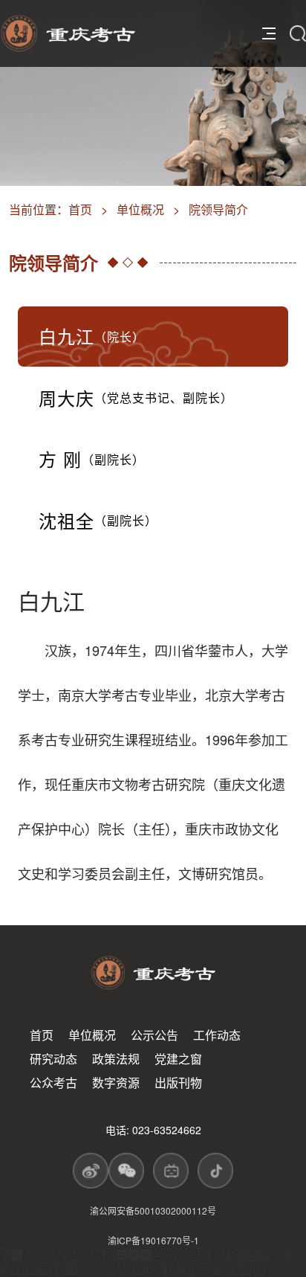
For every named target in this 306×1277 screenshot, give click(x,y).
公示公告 (154, 1034)
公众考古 (53, 1082)
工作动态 (217, 1034)
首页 (80, 209)
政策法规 (116, 1058)
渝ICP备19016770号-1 (153, 1240)
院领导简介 (218, 209)
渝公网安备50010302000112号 (153, 1210)
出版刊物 (178, 1082)
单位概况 (140, 209)
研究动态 (53, 1058)
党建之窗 (178, 1058)
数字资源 (116, 1082)
